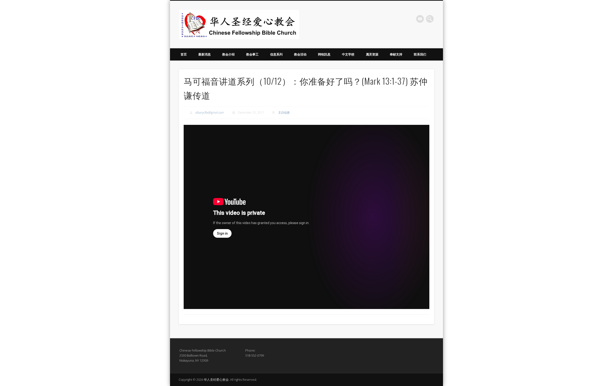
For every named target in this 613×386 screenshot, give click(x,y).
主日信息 (284, 112)
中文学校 (348, 54)
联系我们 (420, 54)
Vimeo (420, 19)
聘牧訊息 (324, 54)
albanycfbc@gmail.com (209, 112)
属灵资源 (372, 54)
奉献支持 (396, 54)
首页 (184, 54)
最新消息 (204, 54)
